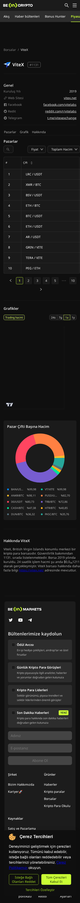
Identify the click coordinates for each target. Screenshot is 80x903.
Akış (7, 16)
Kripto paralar (54, 791)
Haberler (50, 784)
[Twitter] (10, 620)
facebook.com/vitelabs (59, 104)
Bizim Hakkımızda (21, 784)
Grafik (24, 132)
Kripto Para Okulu (57, 806)
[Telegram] (30, 620)
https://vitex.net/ (31, 570)
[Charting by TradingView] (10, 404)
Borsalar (10, 50)
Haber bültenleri (27, 16)
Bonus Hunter (55, 16)
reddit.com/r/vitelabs (60, 111)
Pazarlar (10, 132)
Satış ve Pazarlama (22, 828)
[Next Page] (40, 289)
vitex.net (70, 98)
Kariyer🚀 (15, 791)
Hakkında (39, 132)
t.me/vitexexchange (61, 118)
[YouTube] (20, 620)
